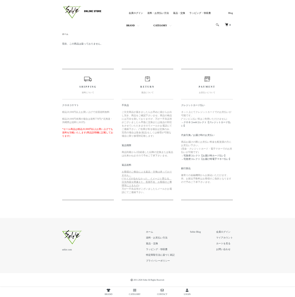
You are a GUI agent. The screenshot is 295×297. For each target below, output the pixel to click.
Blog (230, 13)
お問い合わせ (223, 249)
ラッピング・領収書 (200, 13)
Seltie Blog (195, 232)
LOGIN (187, 294)
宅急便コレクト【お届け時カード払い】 (205, 155)
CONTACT (162, 294)
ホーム (65, 34)
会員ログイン (136, 13)
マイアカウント (224, 237)
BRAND (130, 25)
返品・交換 (179, 13)
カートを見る (223, 243)
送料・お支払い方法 (158, 13)
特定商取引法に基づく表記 (160, 255)
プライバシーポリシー (158, 260)
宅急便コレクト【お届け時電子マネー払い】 (207, 159)
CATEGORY (160, 25)
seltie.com (67, 249)
